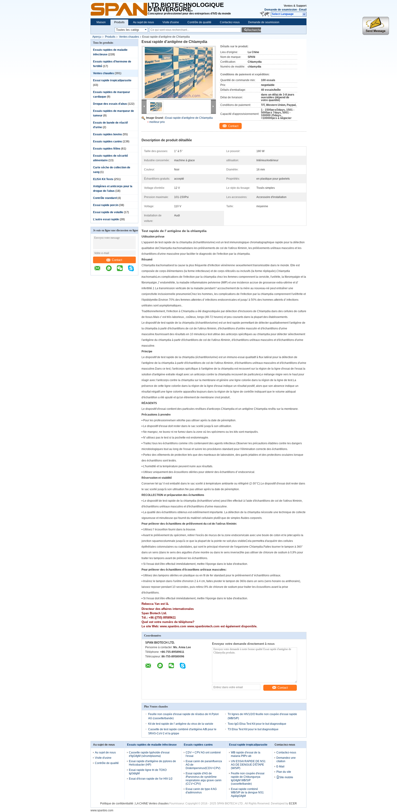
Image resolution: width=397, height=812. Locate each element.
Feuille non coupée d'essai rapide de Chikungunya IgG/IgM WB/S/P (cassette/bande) (247, 778)
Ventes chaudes (129, 36)
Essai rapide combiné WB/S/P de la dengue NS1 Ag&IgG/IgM (247, 792)
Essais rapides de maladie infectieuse (152, 744)
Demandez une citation (286, 759)
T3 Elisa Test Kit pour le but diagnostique (253, 729)
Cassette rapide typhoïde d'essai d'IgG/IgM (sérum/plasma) (149, 754)
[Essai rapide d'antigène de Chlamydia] (179, 72)
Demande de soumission (280, 9)
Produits (119, 22)
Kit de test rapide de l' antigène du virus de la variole (180, 723)
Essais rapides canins (107, 141)
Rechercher (254, 30)
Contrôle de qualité (199, 22)
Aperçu (96, 36)
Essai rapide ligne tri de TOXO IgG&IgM (148, 771)
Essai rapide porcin (105, 205)
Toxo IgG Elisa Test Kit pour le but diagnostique (257, 723)
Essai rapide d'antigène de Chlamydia (189, 117)
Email (302, 9)
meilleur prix (157, 122)
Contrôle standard (105, 198)
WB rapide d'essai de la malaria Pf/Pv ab (245, 754)
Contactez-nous (230, 22)
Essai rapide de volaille (108, 212)
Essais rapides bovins (107, 134)
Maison (101, 22)
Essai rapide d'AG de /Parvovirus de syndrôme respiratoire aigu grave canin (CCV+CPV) (203, 778)
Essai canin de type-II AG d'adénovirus (201, 790)
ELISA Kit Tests (103, 179)
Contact (117, 260)
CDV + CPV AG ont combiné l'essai (203, 754)
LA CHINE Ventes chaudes (152, 803)
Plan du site (283, 771)
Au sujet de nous (143, 22)
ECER (293, 803)
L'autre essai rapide (106, 219)
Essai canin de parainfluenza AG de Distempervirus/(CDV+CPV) (204, 765)
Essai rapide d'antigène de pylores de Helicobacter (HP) (152, 763)
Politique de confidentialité (116, 803)
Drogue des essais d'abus (110, 103)
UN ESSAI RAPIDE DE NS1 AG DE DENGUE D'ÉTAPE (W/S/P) (248, 765)
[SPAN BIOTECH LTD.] (119, 9)
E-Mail (280, 766)
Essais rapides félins (106, 148)
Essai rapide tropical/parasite (112, 80)
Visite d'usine (170, 22)
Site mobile (286, 777)
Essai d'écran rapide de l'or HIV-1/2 (151, 778)
